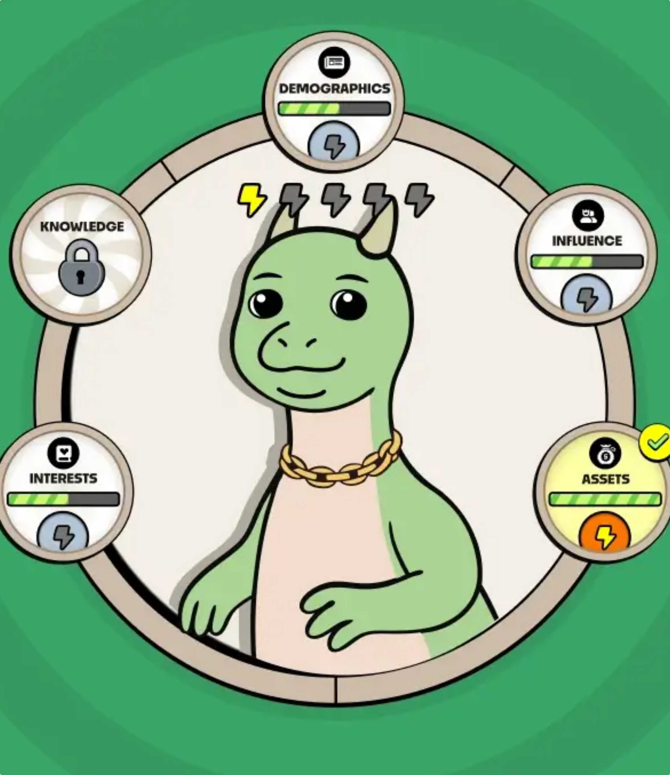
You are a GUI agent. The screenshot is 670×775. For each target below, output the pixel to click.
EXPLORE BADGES (42, 566)
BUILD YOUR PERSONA (45, 541)
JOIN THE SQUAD (41, 590)
